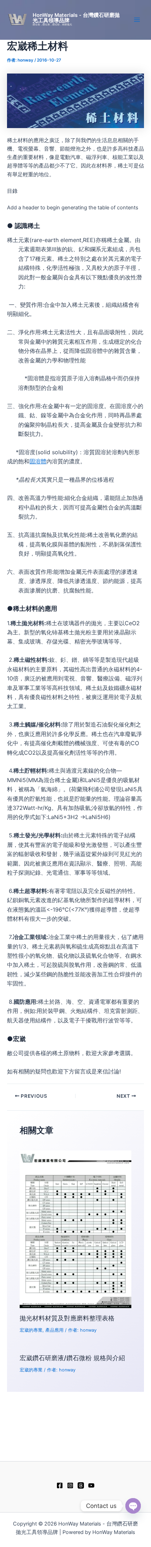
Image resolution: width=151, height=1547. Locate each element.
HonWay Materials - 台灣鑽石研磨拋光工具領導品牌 (76, 18)
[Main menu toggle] (137, 20)
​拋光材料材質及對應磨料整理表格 (67, 1318)
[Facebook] (60, 1485)
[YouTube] (91, 1485)
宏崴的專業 (31, 1330)
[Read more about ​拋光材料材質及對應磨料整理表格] (75, 1229)
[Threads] (81, 1485)
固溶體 (37, 461)
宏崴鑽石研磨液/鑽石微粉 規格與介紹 (72, 1358)
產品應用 (54, 1330)
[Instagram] (70, 1485)
